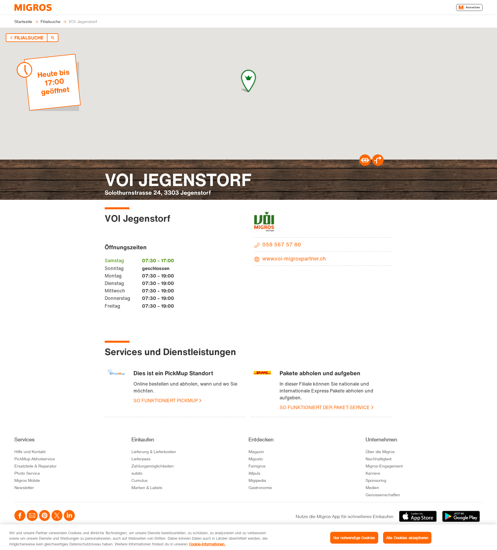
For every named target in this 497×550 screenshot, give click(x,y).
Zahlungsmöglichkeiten (152, 465)
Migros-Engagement (384, 465)
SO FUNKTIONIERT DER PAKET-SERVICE (325, 407)
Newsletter (24, 487)
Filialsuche (28, 37)
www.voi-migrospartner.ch (294, 258)
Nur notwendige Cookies (354, 537)
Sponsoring (376, 480)
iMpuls (254, 473)
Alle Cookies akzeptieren (407, 537)
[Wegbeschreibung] (378, 164)
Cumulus (139, 480)
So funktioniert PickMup (165, 400)
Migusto (255, 458)
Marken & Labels (146, 487)
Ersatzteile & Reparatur (35, 465)
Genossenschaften (383, 494)
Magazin (256, 451)
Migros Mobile (27, 480)
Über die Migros (380, 451)
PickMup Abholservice (34, 458)
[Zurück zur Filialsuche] (52, 37)
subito (136, 473)
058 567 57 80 (281, 244)
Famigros (256, 465)
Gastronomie (260, 487)
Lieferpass (140, 458)
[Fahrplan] (365, 164)
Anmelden (473, 7)
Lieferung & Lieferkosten (153, 451)
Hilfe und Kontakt (29, 451)
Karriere (373, 473)
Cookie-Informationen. (207, 544)
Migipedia (257, 480)
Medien (372, 487)
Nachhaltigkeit (378, 458)
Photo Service (27, 473)
